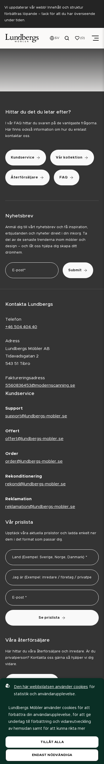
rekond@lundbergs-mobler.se (35, 484)
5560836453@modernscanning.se (40, 385)
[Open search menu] (67, 38)
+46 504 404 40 (21, 327)
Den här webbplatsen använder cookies (51, 687)
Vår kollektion (69, 157)
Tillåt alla (52, 742)
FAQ (63, 177)
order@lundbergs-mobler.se (34, 461)
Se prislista (49, 618)
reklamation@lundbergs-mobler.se (40, 507)
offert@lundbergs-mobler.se (34, 439)
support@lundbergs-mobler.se (36, 416)
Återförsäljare (24, 177)
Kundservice (22, 157)
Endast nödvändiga (52, 755)
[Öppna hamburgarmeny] (95, 38)
